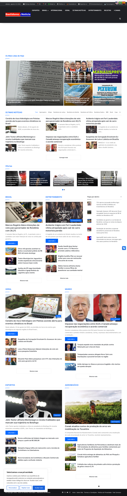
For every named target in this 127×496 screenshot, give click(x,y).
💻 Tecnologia (108, 4)
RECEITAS (107, 10)
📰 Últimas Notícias (29, 4)
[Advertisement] (63, 39)
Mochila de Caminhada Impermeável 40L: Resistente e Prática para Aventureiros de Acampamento (110, 180)
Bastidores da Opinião (73, 112)
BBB (107, 112)
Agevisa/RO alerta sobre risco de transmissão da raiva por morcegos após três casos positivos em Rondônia (108, 239)
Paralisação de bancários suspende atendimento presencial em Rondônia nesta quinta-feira (107, 231)
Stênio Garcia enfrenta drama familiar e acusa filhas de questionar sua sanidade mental (70, 268)
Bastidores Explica (99, 112)
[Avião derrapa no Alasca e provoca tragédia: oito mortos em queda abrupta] (70, 366)
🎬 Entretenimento (95, 4)
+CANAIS (117, 10)
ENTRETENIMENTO (95, 10)
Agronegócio (42, 112)
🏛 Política (60, 4)
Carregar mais (63, 157)
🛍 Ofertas (119, 4)
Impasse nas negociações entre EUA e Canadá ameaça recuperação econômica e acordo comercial (63, 139)
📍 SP (44, 4)
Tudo (36, 112)
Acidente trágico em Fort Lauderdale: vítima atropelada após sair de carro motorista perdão (102, 120)
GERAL (67, 10)
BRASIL (44, 10)
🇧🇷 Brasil (50, 4)
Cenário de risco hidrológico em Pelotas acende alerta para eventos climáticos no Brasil (23, 120)
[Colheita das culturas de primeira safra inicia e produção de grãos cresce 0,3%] (70, 467)
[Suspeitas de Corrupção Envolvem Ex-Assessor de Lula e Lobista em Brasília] (91, 145)
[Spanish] (124, 2)
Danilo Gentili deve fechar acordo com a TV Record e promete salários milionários (68, 248)
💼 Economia (71, 4)
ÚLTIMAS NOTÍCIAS (79, 10)
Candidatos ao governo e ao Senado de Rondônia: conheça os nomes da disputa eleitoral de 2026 (109, 222)
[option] (15, 178)
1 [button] (62, 189)
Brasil (111, 112)
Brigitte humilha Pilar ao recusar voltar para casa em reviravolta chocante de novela (70, 258)
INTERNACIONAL (56, 10)
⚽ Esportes (82, 4)
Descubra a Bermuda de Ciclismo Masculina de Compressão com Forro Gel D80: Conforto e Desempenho (15, 180)
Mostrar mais (24, 280)
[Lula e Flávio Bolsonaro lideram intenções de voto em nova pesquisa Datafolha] (10, 351)
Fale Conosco (117, 492)
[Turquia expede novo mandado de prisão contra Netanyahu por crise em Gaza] (70, 347)
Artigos (50, 112)
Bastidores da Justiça (59, 112)
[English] (117, 2)
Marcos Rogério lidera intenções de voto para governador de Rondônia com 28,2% (22, 228)
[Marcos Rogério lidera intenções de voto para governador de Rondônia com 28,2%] (51, 127)
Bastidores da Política (87, 112)
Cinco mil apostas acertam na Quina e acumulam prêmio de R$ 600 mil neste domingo (30, 251)
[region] (26, 480)
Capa (116, 112)
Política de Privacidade (105, 492)
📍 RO (39, 4)
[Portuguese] (120, 2)
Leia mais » (11, 243)
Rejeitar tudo (26, 488)
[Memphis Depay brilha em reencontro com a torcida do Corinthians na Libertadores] (10, 450)
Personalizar (13, 488)
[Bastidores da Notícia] (18, 14)
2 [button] (64, 189)
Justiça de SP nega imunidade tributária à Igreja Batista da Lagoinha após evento (29, 270)
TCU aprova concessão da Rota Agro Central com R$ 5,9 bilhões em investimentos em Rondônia (107, 204)
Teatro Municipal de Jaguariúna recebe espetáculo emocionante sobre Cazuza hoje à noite (30, 260)
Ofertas (8, 166)
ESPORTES (35, 10)
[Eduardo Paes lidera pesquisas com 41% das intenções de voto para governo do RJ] (10, 361)
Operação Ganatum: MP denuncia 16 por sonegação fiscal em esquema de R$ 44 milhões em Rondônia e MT (108, 213)
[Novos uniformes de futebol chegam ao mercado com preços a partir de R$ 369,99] (10, 440)
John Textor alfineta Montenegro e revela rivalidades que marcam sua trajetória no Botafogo (20, 139)
